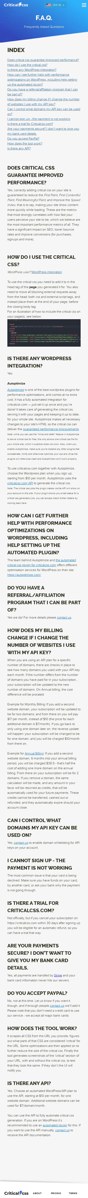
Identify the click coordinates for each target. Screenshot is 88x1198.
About (37, 1193)
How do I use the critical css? (27, 65)
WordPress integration (47, 272)
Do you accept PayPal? (23, 139)
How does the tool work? (24, 144)
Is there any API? (19, 148)
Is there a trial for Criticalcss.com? (30, 124)
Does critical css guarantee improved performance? (43, 60)
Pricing (56, 1193)
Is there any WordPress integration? (31, 70)
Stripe (58, 975)
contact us (64, 618)
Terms (73, 1193)
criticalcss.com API (20, 483)
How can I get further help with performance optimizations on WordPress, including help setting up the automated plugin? (42, 80)
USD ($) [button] (57, 4)
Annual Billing (34, 754)
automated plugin (55, 1125)
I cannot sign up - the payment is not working (38, 119)
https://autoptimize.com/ (24, 575)
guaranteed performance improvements (51, 429)
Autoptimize (15, 390)
